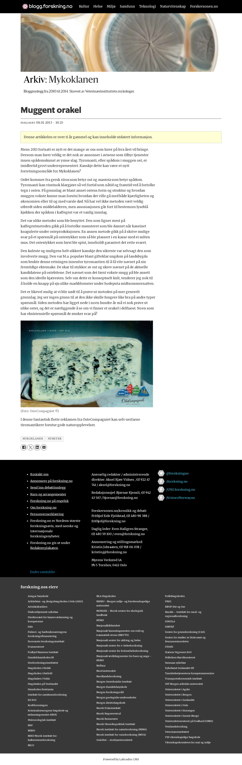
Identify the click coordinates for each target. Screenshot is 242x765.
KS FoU (32, 699)
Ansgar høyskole (38, 596)
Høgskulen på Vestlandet (43, 683)
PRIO (168, 601)
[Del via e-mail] (44, 447)
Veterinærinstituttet (177, 731)
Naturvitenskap (173, 6)
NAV (30, 725)
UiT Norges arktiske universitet (184, 683)
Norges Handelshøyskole (111, 686)
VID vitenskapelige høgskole (182, 737)
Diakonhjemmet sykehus (43, 611)
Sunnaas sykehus (175, 662)
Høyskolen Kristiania (40, 689)
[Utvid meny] (23, 19)
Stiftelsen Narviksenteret (180, 657)
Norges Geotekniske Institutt (114, 681)
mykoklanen (32, 438)
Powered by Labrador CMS (121, 759)
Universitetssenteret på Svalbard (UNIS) (189, 721)
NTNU (100, 620)
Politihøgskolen (175, 596)
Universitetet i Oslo (176, 705)
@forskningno (177, 473)
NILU (31, 745)
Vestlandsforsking (176, 726)
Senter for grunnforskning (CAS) (185, 631)
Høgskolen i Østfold (40, 673)
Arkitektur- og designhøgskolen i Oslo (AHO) (55, 601)
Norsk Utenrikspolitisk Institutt (115, 724)
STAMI (169, 646)
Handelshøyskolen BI (41, 657)
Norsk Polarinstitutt (108, 707)
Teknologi (147, 6)
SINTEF (169, 626)
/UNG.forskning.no (180, 489)
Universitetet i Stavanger (180, 710)
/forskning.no (177, 481)
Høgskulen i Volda (39, 678)
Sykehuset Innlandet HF (179, 667)
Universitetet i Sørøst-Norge (182, 715)
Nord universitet (106, 670)
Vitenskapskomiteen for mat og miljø (188, 742)
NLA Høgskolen (106, 596)
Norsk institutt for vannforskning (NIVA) (121, 734)
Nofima (100, 665)
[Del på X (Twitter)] (30, 447)
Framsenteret (36, 646)
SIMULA (170, 621)
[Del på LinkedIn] (37, 447)
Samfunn (127, 6)
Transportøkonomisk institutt (183, 678)
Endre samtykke (42, 572)
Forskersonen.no (204, 6)
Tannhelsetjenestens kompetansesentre (189, 673)
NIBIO (31, 730)
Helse (98, 6)
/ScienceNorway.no (180, 498)
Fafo (30, 626)
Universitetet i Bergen (178, 694)
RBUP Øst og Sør (175, 606)
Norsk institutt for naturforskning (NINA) (121, 729)
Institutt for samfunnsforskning (47, 694)
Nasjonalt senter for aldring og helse (118, 640)
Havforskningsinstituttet (43, 662)
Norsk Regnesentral (108, 713)
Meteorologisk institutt (42, 719)
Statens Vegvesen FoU (178, 652)
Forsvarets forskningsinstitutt (46, 641)
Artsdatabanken (37, 606)
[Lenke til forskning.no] (45, 4)
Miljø (111, 6)
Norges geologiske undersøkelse (116, 697)
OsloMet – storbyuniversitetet (114, 739)
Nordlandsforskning (109, 676)
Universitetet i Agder (177, 689)
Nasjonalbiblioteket (108, 625)
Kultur (84, 6)
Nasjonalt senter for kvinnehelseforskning (122, 650)
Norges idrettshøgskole (110, 702)
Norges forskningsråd (110, 692)
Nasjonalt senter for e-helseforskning (119, 645)
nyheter (55, 438)
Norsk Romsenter (107, 718)
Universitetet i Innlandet (180, 699)
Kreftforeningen (38, 705)
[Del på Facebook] (24, 447)
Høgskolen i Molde (39, 667)
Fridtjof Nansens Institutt (43, 652)
